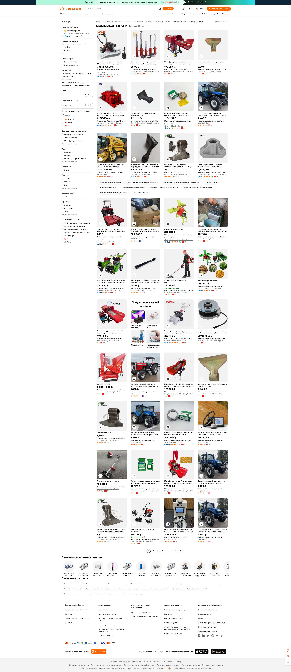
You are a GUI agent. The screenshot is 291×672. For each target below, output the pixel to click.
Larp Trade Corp (203, 123)
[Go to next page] (180, 551)
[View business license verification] (166, 668)
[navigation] (77, 286)
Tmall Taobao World (134, 662)
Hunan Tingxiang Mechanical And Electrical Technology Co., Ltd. (213, 239)
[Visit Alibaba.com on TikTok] (221, 635)
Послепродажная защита (107, 625)
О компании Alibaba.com (74, 605)
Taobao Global (155, 662)
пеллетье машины (212, 182)
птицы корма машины (141, 192)
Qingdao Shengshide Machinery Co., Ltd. (178, 71)
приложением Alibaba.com (182, 651)
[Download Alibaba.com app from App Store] (202, 651)
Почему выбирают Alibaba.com (76, 610)
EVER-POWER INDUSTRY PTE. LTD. (143, 290)
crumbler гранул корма (118, 584)
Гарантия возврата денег (107, 614)
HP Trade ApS (102, 174)
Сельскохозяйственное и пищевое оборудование (152, 21)
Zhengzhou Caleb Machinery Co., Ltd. (110, 290)
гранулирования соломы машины (134, 187)
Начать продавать (204, 614)
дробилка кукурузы (71, 584)
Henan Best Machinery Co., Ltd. (175, 292)
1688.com (122, 662)
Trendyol (170, 662)
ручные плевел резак (94, 589)
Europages (178, 662)
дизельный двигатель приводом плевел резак (143, 182)
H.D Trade (134, 394)
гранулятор (101, 594)
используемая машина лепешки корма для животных (181, 182)
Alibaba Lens (77, 651)
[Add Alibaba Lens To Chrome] (98, 651)
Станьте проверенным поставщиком (211, 623)
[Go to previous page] (144, 551)
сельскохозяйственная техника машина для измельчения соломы (154, 584)
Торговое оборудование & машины (117, 21)
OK (89, 95)
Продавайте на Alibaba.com (207, 610)
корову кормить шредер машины (110, 182)
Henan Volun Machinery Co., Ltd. (108, 392)
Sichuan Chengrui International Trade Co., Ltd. (112, 341)
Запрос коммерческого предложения (145, 616)
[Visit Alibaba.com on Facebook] (199, 635)
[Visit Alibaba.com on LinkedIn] (203, 635)
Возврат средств (170, 623)
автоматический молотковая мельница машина (123, 589)
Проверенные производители (142, 612)
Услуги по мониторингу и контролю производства (111, 630)
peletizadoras (178, 589)
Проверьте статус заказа (207, 618)
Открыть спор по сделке (173, 618)
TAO (163, 662)
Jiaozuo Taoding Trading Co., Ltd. (209, 288)
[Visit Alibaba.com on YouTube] (217, 635)
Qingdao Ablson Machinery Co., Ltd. (143, 174)
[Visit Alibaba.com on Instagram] (212, 635)
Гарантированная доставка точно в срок (110, 619)
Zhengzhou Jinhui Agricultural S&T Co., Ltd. (179, 240)
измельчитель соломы (134, 594)
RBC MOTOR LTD (137, 239)
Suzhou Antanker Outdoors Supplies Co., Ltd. (213, 341)
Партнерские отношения (207, 627)
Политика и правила (105, 635)
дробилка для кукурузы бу (198, 589)
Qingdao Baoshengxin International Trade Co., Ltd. (213, 174)
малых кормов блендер (73, 589)
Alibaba (98, 21)
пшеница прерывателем (108, 187)
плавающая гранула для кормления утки (198, 187)
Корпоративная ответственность (77, 618)
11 (176, 551)
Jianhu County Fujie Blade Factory (210, 71)
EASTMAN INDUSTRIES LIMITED (175, 174)
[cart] (190, 9)
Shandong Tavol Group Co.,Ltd (107, 242)
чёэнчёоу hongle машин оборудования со (113, 192)
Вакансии (68, 623)
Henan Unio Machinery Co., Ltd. (175, 341)
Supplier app (151, 651)
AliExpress (113, 662)
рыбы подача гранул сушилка (94, 584)
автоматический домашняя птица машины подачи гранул (201, 584)
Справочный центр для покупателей (177, 610)
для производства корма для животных (78, 594)
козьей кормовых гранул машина (157, 589)
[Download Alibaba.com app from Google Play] (218, 651)
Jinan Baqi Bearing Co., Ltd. (173, 126)
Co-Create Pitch (70, 614)
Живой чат (168, 614)
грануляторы (116, 594)
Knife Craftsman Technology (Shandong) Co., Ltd (145, 123)
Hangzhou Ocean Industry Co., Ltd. (109, 123)
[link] (288, 650)
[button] (160, 8)
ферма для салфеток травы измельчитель (165, 187)
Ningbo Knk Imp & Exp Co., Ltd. (107, 74)
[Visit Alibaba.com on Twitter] (208, 635)
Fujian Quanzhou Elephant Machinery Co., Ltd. (145, 71)
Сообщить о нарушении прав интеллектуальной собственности (177, 628)
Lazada (145, 662)
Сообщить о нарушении (173, 633)
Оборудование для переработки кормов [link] (188, 21)
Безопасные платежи (106, 610)
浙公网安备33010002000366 (182, 668)
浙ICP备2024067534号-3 (203, 668)
